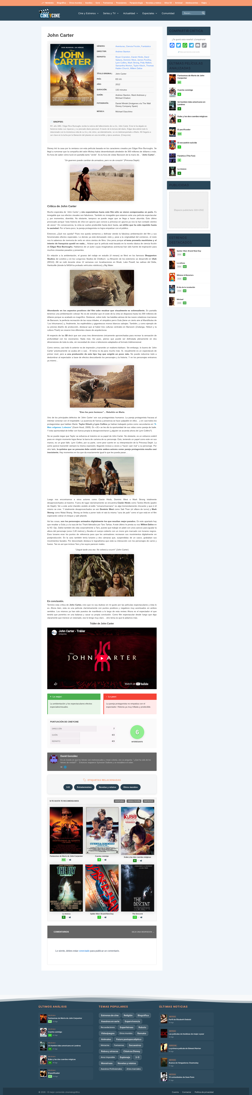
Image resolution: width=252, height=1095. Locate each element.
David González (69, 756)
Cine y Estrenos (87, 13)
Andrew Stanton (123, 51)
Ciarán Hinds (137, 57)
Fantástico (146, 46)
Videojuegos (107, 1033)
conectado (84, 951)
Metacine (105, 1045)
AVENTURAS (119, 801)
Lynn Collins (121, 62)
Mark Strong (133, 62)
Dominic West (129, 60)
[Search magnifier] (203, 13)
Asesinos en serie (110, 1021)
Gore (98, 3)
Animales (106, 1039)
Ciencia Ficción (133, 46)
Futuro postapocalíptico (128, 1039)
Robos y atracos (109, 1051)
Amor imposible (108, 1057)
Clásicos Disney (131, 1051)
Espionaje (125, 1057)
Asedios (88, 3)
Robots (142, 1027)
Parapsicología (136, 3)
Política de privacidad (204, 1092)
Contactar (186, 1092)
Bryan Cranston (123, 57)
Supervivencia (132, 1021)
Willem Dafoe (136, 68)
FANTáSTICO (148, 801)
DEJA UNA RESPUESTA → (143, 932)
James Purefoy (144, 60)
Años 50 (168, 3)
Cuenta (175, 1092)
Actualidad (129, 13)
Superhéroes (126, 1027)
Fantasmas (108, 3)
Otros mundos (75, 3)
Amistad (178, 3)
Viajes (204, 3)
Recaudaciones (108, 1027)
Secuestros (135, 1045)
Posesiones (121, 3)
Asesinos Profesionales (111, 1069)
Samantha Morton (124, 65)
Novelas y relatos (153, 3)
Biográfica (61, 3)
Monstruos (106, 1063)
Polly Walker (145, 62)
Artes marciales (134, 1069)
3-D (68, 787)
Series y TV (109, 13)
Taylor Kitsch (139, 65)
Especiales (148, 13)
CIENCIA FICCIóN (134, 801)
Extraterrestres (84, 787)
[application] (97, 13)
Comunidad (168, 13)
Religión (128, 1015)
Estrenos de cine (110, 1015)
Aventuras (120, 46)
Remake (141, 1033)
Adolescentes (192, 3)
